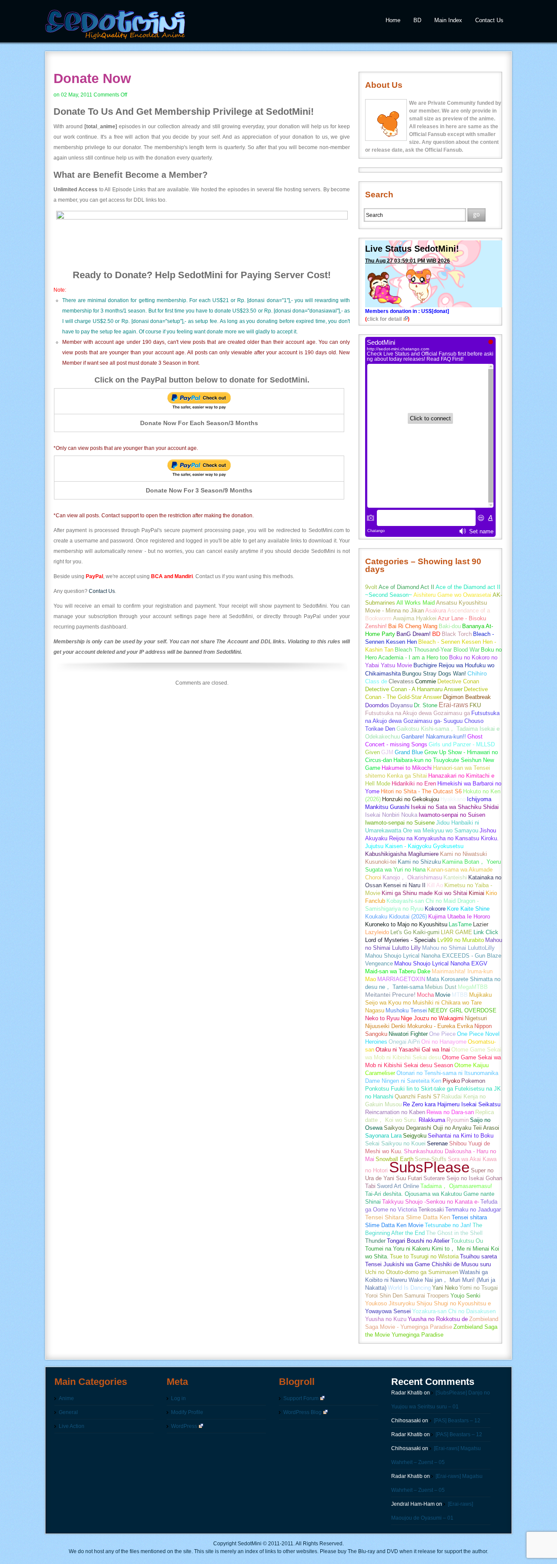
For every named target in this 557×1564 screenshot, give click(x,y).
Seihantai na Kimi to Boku (460, 1135)
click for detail (384, 319)
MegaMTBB (473, 987)
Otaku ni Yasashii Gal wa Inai (413, 1049)
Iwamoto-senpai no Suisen (452, 815)
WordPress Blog (302, 1412)
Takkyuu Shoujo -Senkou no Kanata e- (430, 1201)
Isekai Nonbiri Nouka (391, 815)
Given (372, 752)
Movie (442, 995)
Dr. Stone (425, 705)
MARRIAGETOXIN (401, 979)
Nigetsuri (476, 1018)
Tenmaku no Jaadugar (473, 1209)
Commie (425, 681)
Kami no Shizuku (419, 862)
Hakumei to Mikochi (407, 768)
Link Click (485, 932)
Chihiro (477, 673)
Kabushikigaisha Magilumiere (402, 854)
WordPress (184, 1426)
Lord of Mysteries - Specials (400, 940)
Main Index (448, 20)
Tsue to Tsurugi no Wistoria (424, 1256)
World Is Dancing (409, 1287)
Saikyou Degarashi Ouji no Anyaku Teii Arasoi (441, 1128)
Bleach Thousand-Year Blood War (437, 649)
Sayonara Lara (383, 1135)
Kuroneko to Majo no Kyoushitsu (406, 924)
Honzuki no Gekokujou (410, 799)
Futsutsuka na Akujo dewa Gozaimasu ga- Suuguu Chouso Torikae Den (432, 721)
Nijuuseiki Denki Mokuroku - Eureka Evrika (419, 1026)
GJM (387, 752)
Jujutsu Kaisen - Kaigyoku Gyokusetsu (414, 846)
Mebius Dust (440, 987)
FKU (475, 705)
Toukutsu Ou (467, 1241)
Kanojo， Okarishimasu (412, 877)
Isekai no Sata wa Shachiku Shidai (455, 807)
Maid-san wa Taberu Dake (397, 971)
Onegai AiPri (404, 1041)
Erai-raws (453, 705)
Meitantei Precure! (390, 995)
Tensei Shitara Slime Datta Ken (407, 1217)
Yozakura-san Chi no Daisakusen (454, 1311)
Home (393, 20)
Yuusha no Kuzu (385, 1319)
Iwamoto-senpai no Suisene (400, 822)
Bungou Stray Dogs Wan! (434, 673)
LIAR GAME (456, 932)
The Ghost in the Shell (454, 1233)
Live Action (71, 1426)
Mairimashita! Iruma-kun (462, 971)
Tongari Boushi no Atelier (418, 1241)
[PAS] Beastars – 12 (457, 1421)
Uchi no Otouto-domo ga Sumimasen (411, 1272)
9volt (371, 587)
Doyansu (401, 705)
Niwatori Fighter (408, 1034)
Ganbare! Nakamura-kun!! (433, 736)
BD (417, 20)
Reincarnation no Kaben (395, 1112)
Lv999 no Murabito (460, 940)
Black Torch (457, 634)
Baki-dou (450, 626)
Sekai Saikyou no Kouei (395, 1143)
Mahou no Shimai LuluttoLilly (458, 948)
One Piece (442, 1034)
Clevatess (401, 681)
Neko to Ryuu (382, 1018)
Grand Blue (409, 752)
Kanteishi (455, 877)
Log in (178, 1398)
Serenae (437, 1143)
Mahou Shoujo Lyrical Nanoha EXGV (440, 963)
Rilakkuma (432, 1120)
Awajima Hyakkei (414, 618)
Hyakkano (453, 799)
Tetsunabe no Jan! (448, 1225)
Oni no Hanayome (443, 1041)
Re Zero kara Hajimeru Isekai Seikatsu (451, 1104)
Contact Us (489, 20)
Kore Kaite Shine (468, 908)
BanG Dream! (413, 634)
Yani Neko (445, 1287)
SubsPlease (429, 1166)
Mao (370, 979)
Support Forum (301, 1398)
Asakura (435, 610)
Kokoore (435, 908)
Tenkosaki (431, 1209)
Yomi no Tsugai (478, 1287)
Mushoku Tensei (406, 1010)
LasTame (460, 924)
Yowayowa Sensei (388, 1311)
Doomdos (377, 705)
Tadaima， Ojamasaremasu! (456, 1186)
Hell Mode (377, 783)
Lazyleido (377, 932)
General (68, 1412)
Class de (376, 681)
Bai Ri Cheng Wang (412, 626)
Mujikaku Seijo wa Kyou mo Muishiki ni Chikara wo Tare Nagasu (428, 1003)
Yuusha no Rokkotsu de (438, 1319)
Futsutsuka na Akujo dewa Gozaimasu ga (417, 713)
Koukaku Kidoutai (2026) (396, 916)
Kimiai (476, 893)
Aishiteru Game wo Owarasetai (452, 595)
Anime (66, 1398)
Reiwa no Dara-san (450, 1112)
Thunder (375, 1241)
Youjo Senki (465, 1295)
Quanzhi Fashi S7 (417, 1096)
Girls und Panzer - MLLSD (462, 744)
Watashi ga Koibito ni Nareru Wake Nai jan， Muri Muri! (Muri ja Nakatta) (430, 1280)
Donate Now (92, 78)
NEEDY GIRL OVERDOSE (462, 1010)
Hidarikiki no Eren (414, 783)
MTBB (460, 995)
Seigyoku (414, 1135)
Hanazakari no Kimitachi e (461, 775)
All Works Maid (415, 602)
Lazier (480, 924)
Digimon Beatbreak (467, 697)
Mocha (425, 995)
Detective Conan (458, 681)
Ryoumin (457, 1120)
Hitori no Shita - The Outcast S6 (421, 791)
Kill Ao (435, 885)
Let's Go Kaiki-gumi (415, 932)
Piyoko (451, 1081)
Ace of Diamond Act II (406, 587)
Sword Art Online (398, 1186)
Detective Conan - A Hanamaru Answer (414, 689)
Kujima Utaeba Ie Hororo (459, 916)
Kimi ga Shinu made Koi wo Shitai (424, 893)
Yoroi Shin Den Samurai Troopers (407, 1295)
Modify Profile (187, 1412)
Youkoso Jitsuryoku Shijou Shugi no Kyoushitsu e (428, 1303)
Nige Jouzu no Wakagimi (432, 1018)
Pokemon (473, 1081)
